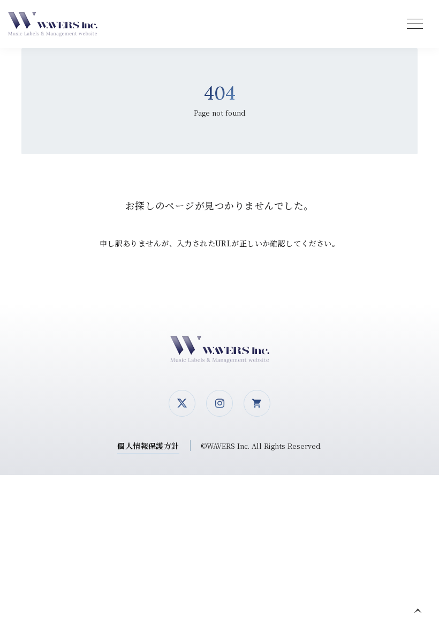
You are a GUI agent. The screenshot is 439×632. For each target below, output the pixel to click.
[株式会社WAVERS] (56, 24)
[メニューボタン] (415, 24)
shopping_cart (257, 403)
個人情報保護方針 (148, 445)
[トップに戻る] (417, 610)
